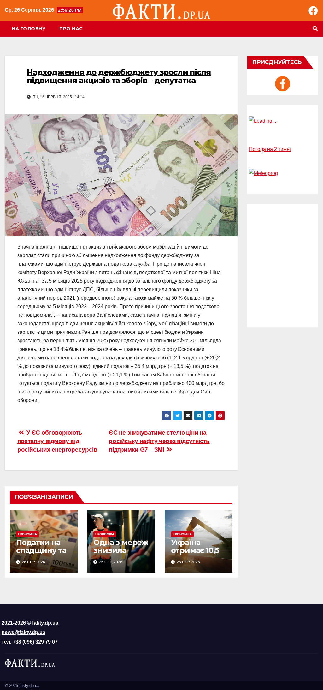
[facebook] (282, 83)
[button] (315, 28)
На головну (28, 29)
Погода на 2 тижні (270, 149)
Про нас (71, 29)
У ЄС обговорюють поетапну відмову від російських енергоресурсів (57, 441)
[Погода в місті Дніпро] (282, 121)
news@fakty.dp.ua (23, 632)
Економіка (27, 534)
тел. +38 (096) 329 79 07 (30, 642)
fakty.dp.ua (29, 685)
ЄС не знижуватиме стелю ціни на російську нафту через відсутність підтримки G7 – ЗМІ (159, 441)
